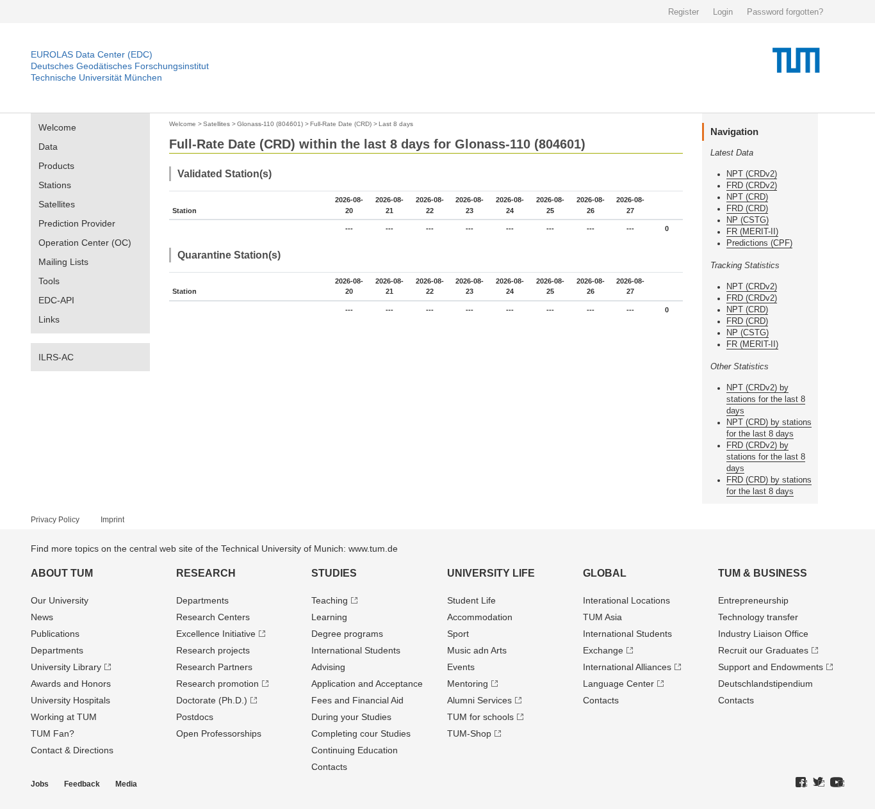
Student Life (471, 600)
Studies (334, 573)
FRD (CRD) (747, 208)
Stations (54, 185)
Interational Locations (626, 600)
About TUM (62, 573)
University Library (66, 667)
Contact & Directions (72, 750)
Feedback (82, 784)
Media (126, 784)
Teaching (329, 600)
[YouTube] (837, 783)
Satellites (56, 204)
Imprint (112, 519)
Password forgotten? (785, 12)
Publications (55, 634)
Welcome (57, 127)
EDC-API (56, 300)
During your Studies (351, 717)
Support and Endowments (770, 667)
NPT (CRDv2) (751, 174)
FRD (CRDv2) (751, 185)
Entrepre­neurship (753, 600)
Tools (49, 281)
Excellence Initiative (216, 634)
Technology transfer (758, 617)
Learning (329, 617)
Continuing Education (354, 750)
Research (206, 573)
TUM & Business (762, 573)
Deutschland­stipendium (765, 683)
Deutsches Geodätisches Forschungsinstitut (120, 66)
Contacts (329, 767)
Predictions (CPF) (759, 243)
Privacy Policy (55, 519)
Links (49, 319)
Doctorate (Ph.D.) (211, 700)
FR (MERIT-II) (752, 231)
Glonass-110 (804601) (270, 123)
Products (56, 166)
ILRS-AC (56, 357)
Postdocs (194, 717)
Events (461, 667)
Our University (59, 600)
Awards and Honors (71, 683)
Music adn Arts (477, 650)
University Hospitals (70, 700)
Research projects (213, 650)
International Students (355, 650)
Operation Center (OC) (84, 242)
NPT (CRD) (747, 197)
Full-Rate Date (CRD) (341, 123)
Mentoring (467, 683)
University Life (491, 573)
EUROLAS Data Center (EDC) (91, 54)
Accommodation (479, 617)
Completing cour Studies (361, 733)
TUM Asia (602, 617)
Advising (328, 667)
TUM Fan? (52, 733)
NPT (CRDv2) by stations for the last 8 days (765, 399)
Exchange (603, 650)
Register (683, 12)
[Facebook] (801, 783)
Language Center (618, 683)
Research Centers (213, 617)
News (42, 617)
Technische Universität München (96, 77)
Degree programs (347, 634)
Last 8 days (396, 123)
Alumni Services (479, 700)
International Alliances (627, 667)
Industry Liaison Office (763, 634)
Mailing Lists (63, 262)
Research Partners (214, 667)
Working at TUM (64, 717)
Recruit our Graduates (763, 650)
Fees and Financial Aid (357, 700)
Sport (458, 634)
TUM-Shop (469, 733)
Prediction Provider (76, 223)
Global (604, 573)
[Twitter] (818, 783)
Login (723, 12)
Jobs (40, 784)
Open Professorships (218, 733)
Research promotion (217, 683)
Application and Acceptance (367, 683)
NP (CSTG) (747, 220)
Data (48, 146)
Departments (57, 650)
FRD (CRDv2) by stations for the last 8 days (765, 456)
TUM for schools (480, 717)
